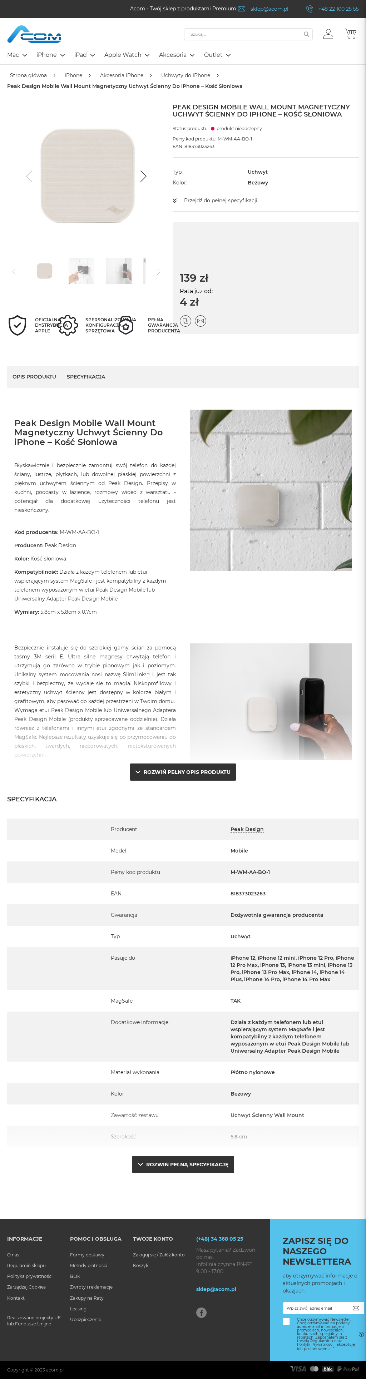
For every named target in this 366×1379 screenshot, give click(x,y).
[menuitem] (16, 55)
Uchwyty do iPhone (185, 75)
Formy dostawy (87, 1254)
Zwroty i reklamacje (91, 1287)
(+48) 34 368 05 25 (219, 1239)
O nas (13, 1254)
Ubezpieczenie (85, 1319)
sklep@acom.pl (269, 9)
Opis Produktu (34, 377)
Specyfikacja (86, 377)
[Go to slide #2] (81, 271)
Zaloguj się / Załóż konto (159, 1254)
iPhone (73, 75)
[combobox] (248, 34)
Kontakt (16, 1298)
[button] (328, 33)
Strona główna (28, 75)
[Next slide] (142, 176)
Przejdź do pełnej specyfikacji (220, 200)
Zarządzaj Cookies (26, 1287)
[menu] (183, 56)
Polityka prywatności (30, 1276)
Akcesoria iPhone (121, 75)
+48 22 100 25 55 (338, 9)
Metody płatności (88, 1265)
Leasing (78, 1308)
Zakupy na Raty (87, 1298)
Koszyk (140, 1265)
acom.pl (55, 1370)
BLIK (75, 1276)
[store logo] (34, 34)
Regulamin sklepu (26, 1265)
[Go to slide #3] (119, 271)
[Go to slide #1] (44, 271)
